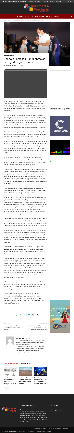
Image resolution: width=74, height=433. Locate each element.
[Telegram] (29, 315)
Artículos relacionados (11, 363)
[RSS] (70, 1)
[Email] (33, 315)
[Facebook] (65, 1)
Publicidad (58, 1)
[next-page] (7, 388)
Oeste (36, 16)
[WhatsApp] (16, 315)
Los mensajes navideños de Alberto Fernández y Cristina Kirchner (12, 327)
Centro (27, 16)
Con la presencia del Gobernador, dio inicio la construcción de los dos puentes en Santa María (37, 327)
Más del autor (26, 363)
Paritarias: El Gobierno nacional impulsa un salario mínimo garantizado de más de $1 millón (10, 381)
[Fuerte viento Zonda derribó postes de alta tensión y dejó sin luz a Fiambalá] (25, 371)
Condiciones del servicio (34, 1)
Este (32, 16)
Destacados (20, 16)
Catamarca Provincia (11, 65)
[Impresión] (37, 315)
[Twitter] (25, 315)
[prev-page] (5, 388)
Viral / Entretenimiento (52, 16)
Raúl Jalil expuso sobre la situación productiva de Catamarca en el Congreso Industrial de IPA (40, 381)
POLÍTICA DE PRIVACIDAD (48, 1)
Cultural (41, 16)
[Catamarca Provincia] (37, 8)
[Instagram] (68, 1)
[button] (72, 16)
